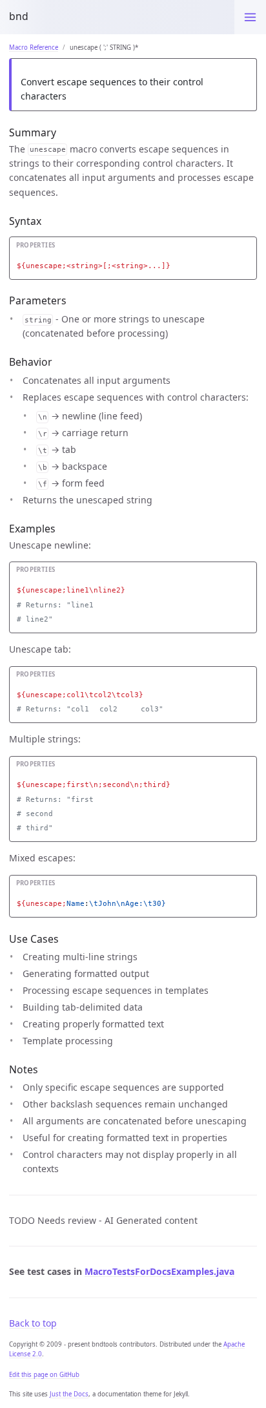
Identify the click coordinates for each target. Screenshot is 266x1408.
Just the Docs (69, 1394)
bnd (18, 16)
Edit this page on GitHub (44, 1375)
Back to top (33, 1323)
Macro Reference (33, 47)
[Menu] (250, 17)
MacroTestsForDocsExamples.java (159, 1271)
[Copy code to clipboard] (247, 248)
